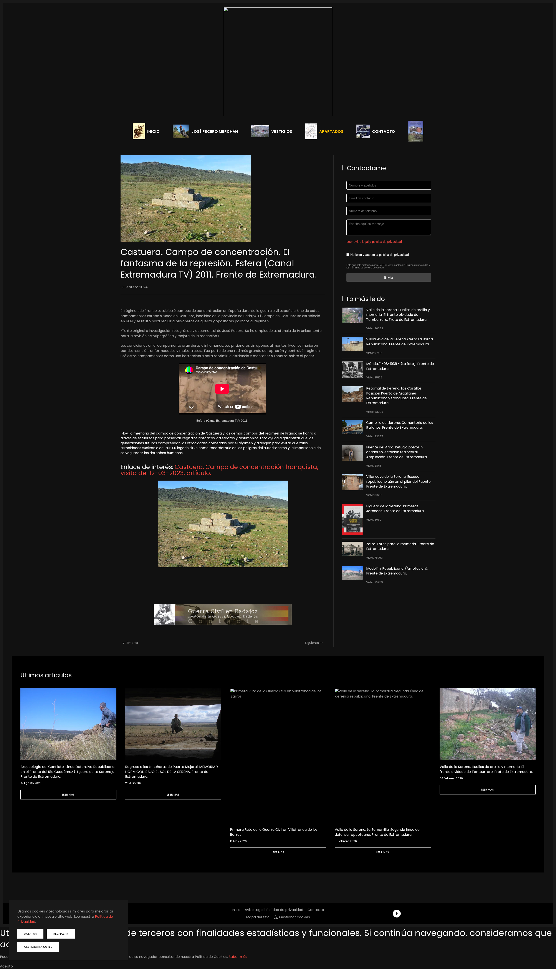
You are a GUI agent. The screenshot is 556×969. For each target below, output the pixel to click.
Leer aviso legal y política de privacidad (374, 241)
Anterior (132, 643)
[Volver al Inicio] (278, 61)
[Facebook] (415, 131)
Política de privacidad (417, 265)
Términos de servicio (361, 267)
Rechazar (60, 934)
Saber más (238, 956)
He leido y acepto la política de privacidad (379, 254)
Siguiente (312, 643)
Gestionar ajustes (38, 947)
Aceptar (30, 934)
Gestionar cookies (294, 917)
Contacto (383, 131)
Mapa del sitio (258, 917)
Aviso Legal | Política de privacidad (274, 909)
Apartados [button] (331, 131)
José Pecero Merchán (214, 131)
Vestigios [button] (281, 131)
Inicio (153, 131)
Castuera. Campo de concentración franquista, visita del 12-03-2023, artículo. (219, 470)
